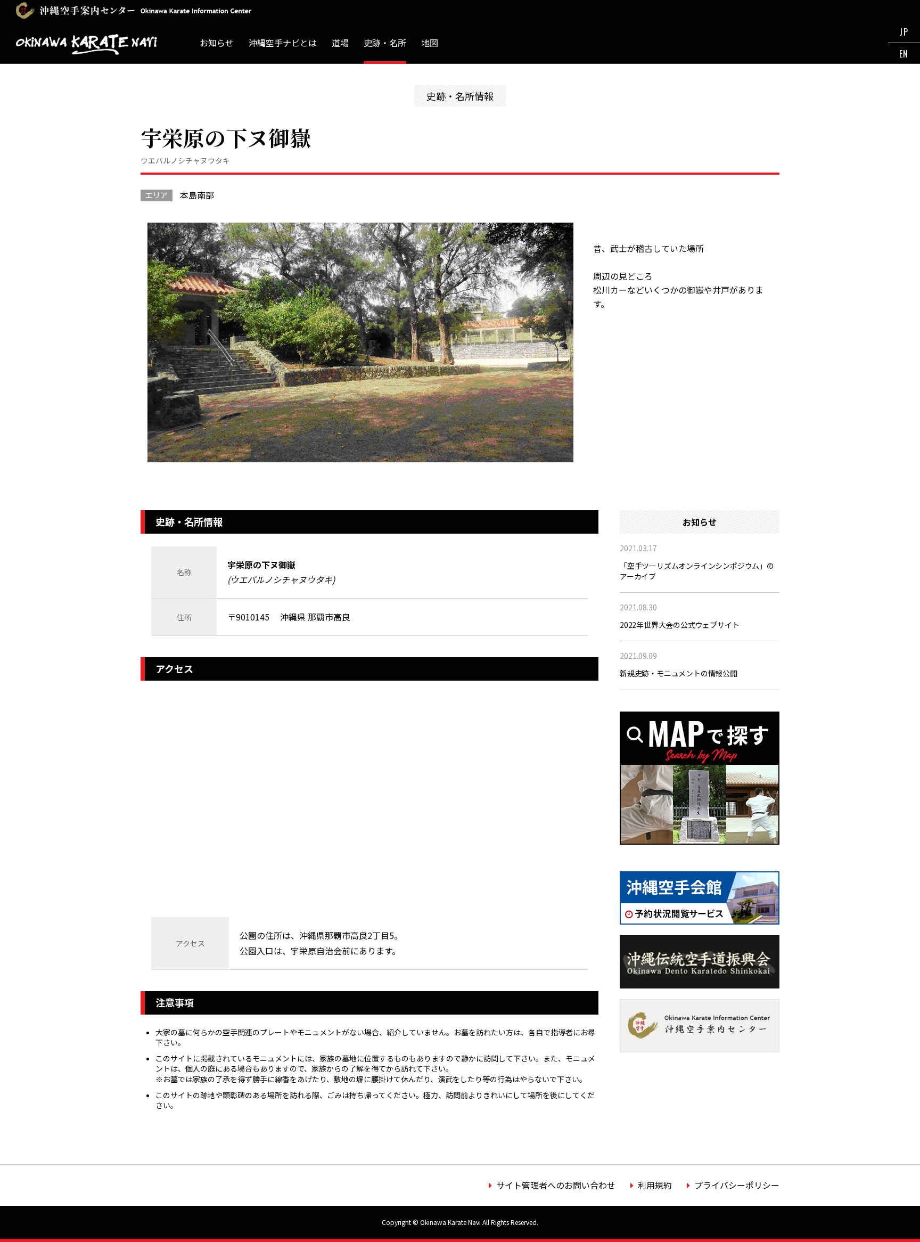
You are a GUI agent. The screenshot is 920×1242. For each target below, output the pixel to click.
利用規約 (655, 1185)
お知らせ (217, 42)
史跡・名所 (385, 42)
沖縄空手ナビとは (283, 42)
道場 (340, 42)
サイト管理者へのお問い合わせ (555, 1185)
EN (904, 53)
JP (903, 32)
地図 (429, 42)
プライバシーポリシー (736, 1185)
